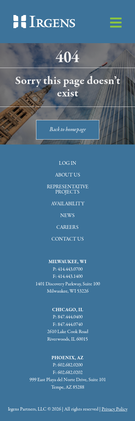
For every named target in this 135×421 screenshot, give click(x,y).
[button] (116, 22)
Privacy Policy (114, 409)
